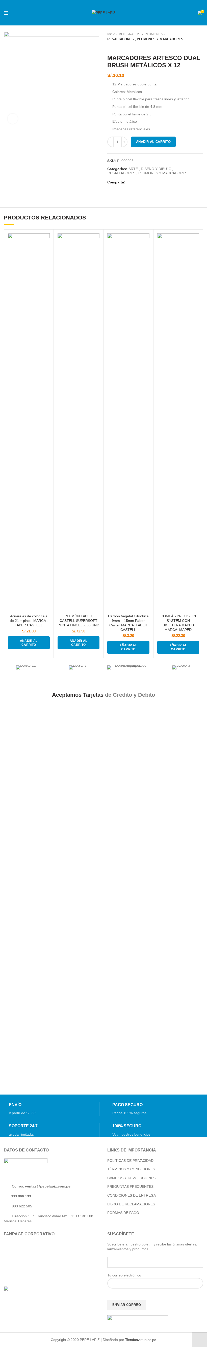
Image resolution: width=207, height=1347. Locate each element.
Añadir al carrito (153, 142)
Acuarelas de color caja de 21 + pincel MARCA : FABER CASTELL (29, 620)
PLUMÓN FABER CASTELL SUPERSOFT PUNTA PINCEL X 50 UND (78, 620)
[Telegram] (156, 182)
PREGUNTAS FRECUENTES (130, 1186)
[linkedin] (150, 182)
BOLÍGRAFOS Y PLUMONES (141, 34)
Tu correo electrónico (124, 1275)
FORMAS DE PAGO (123, 1213)
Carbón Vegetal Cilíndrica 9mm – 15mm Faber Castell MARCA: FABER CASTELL (128, 623)
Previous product (109, 46)
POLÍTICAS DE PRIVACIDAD (130, 1161)
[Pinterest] (143, 182)
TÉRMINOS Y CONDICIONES (131, 1169)
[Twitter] (137, 182)
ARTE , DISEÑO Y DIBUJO (149, 169)
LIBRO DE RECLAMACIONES (131, 1204)
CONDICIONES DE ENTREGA (131, 1195)
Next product (119, 46)
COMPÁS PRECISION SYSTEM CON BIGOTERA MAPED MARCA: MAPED (178, 623)
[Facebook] (131, 182)
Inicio (111, 34)
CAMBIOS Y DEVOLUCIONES (131, 1178)
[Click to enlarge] (13, 119)
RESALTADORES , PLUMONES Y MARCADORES (145, 39)
